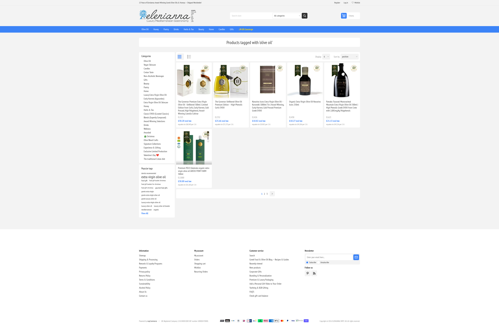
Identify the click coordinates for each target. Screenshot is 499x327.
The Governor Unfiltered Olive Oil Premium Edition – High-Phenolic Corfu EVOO (228, 104)
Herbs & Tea (149, 109)
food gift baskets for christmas (151, 184)
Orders (197, 259)
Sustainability (144, 283)
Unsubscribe (324, 262)
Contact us (143, 295)
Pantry (146, 87)
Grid (180, 56)
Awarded (147, 132)
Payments (143, 267)
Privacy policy (144, 271)
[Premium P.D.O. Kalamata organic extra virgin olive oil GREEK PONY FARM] (194, 147)
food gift (144, 180)
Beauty (146, 83)
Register (337, 2)
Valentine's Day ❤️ (151, 155)
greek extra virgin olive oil (150, 195)
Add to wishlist (182, 94)
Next (272, 193)
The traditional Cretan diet (154, 158)
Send (356, 257)
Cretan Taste (148, 72)
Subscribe (312, 262)
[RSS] (314, 273)
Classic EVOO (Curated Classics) (156, 113)
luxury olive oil (146, 206)
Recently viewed (256, 263)
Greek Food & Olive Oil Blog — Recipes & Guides (269, 259)
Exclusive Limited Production (155, 151)
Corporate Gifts (256, 271)
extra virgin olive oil (153, 177)
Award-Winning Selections (154, 121)
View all (144, 213)
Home (146, 91)
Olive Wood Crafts (151, 140)
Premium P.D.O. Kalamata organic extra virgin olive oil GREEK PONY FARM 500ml (193, 170)
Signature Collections (152, 143)
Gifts (145, 79)
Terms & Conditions (147, 279)
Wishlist (197, 267)
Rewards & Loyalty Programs (150, 263)
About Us (142, 291)
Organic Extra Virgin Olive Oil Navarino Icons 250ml (305, 103)
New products (255, 267)
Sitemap (142, 255)
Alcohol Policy (144, 287)
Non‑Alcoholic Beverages (154, 76)
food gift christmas (147, 187)
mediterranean (146, 209)
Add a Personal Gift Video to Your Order (265, 283)
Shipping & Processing (148, 259)
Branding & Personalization (261, 275)
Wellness (147, 128)
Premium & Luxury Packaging (261, 279)
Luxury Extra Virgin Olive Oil (155, 94)
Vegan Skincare (150, 64)
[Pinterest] (308, 273)
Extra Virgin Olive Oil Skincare (156, 102)
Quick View (188, 94)
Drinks (146, 125)
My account (198, 255)
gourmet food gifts (161, 187)
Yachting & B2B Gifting (259, 287)
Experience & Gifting (152, 147)
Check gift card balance (259, 295)
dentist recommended (148, 173)
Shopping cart (200, 263)
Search (304, 16)
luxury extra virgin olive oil (150, 202)
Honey (146, 106)
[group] (194, 80)
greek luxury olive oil (148, 198)
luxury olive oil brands (162, 206)
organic (156, 209)
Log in (346, 2)
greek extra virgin (147, 191)
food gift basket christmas (157, 180)
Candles (147, 68)
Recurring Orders (201, 271)
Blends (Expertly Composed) (155, 117)
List (188, 56)
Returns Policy (144, 275)
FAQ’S (252, 291)
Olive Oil (147, 60)
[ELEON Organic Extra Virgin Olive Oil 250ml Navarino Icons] (305, 80)
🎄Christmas (149, 136)
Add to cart (199, 94)
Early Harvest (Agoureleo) (154, 98)
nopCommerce (152, 321)
